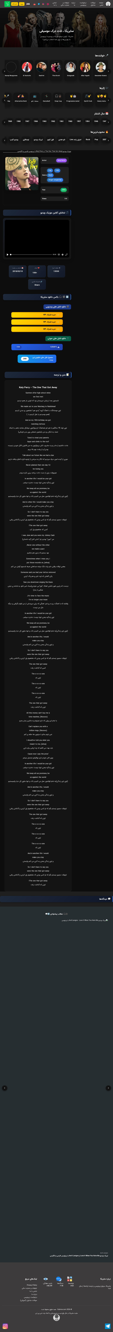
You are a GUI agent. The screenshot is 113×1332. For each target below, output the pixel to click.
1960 (70, 121)
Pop (96, 139)
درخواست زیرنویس (83, 4)
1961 (62, 121)
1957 (79, 121)
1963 (44, 121)
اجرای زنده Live (75, 139)
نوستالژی (26, 139)
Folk (57, 170)
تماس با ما (54, 4)
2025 (105, 139)
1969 (10, 121)
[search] (28, 4)
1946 (96, 121)
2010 (63, 190)
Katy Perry (61, 160)
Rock (88, 139)
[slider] (31, 255)
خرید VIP (7, 4)
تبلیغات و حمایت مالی (65, 4)
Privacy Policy (32, 1285)
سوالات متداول (93, 4)
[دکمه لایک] (41, 273)
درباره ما (73, 4)
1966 (36, 121)
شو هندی (61, 139)
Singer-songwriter (55, 180)
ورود (21, 4)
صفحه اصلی (101, 4)
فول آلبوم (50, 139)
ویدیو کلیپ (14, 139)
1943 (105, 121)
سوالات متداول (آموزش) (28, 1300)
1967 (27, 121)
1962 (53, 121)
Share (37, 285)
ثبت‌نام (14, 4)
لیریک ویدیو (38, 139)
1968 (19, 121)
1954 (87, 121)
